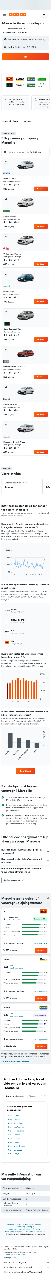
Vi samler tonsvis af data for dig (18, 1267)
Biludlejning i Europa (33, 1224)
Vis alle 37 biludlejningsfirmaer (15, 1061)
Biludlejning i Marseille (34, 1232)
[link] (25, 771)
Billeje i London (13, 1134)
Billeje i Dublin (13, 1115)
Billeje (19, 1224)
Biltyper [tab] (32, 1096)
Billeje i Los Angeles (15, 1127)
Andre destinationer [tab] (15, 1096)
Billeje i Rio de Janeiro (16, 1131)
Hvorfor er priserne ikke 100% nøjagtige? (23, 1272)
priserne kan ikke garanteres (14, 1254)
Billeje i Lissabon (14, 1142)
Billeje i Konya (13, 1153)
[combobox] (14, 28)
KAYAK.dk (10, 1224)
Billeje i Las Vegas (14, 1150)
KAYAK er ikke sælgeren (15, 1262)
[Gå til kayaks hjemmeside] (17, 14)
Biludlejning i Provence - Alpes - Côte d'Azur (23, 1229)
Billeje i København (15, 1123)
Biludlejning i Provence (13, 1232)
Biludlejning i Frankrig (24, 1227)
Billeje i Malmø (13, 1138)
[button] (5, 15)
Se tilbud (40, 189)
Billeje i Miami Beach (16, 1146)
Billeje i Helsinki (13, 1119)
